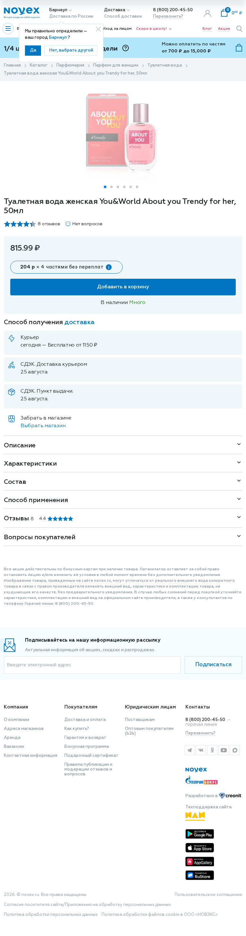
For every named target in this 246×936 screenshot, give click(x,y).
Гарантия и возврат (85, 738)
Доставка (114, 10)
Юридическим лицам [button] (150, 707)
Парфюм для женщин (115, 65)
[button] (105, 187)
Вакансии (14, 747)
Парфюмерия (70, 65)
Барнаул (58, 10)
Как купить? (76, 729)
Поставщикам (140, 720)
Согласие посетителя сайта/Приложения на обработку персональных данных (87, 905)
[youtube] (223, 750)
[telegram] (189, 750)
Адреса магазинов (24, 729)
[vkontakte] (201, 750)
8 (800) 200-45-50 (173, 10)
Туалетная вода (164, 65)
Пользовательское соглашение (208, 895)
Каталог (38, 65)
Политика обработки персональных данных (51, 915)
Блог (207, 29)
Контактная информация (30, 756)
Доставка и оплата (85, 720)
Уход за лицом (117, 29)
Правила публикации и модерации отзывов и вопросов (88, 769)
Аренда (12, 738)
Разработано (202, 796)
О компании (16, 720)
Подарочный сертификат (91, 756)
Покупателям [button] (80, 707)
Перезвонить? (168, 16)
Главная (12, 65)
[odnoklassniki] (212, 750)
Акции (224, 29)
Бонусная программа (86, 747)
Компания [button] (16, 707)
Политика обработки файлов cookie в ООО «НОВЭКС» (160, 915)
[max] (235, 750)
